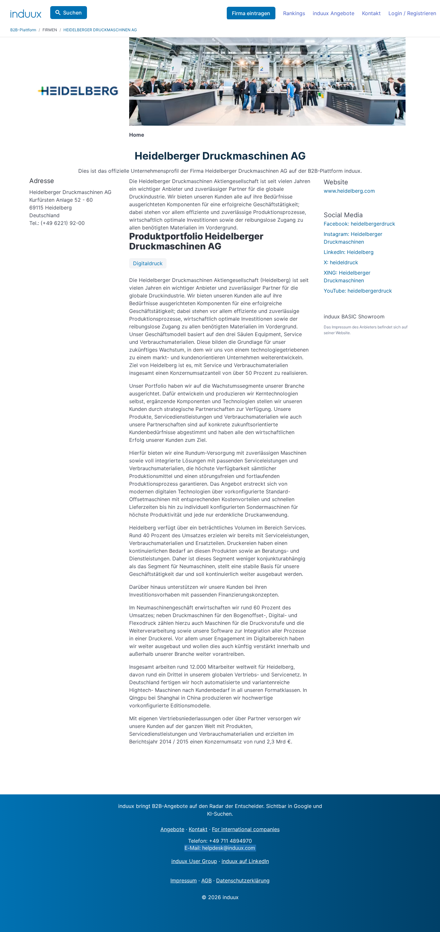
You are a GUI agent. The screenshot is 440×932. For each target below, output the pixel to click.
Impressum (183, 880)
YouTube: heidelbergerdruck (358, 290)
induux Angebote (333, 13)
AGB (206, 880)
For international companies (246, 829)
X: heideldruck (341, 262)
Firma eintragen (251, 13)
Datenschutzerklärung (243, 880)
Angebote (172, 829)
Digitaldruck (148, 263)
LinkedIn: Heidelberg (349, 252)
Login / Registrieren (412, 13)
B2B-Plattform (23, 29)
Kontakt (371, 13)
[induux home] (26, 12)
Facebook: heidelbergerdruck (359, 223)
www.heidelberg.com (349, 191)
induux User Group (194, 861)
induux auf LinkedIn (245, 861)
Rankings (294, 13)
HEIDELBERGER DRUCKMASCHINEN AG (100, 29)
